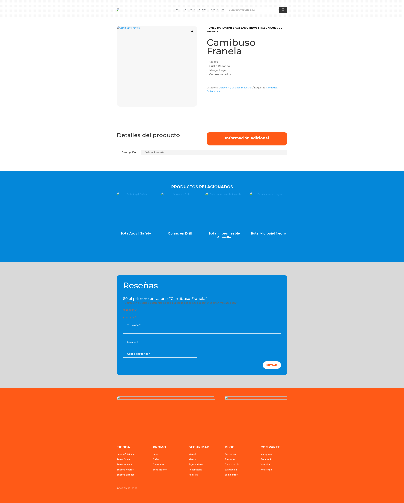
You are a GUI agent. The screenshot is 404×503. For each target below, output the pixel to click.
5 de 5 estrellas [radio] (135, 317)
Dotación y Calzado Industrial (241, 27)
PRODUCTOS (184, 9)
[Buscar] (283, 10)
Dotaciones (213, 91)
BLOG (202, 9)
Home (211, 27)
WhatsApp (266, 469)
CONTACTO (217, 9)
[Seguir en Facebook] (119, 432)
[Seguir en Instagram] (132, 432)
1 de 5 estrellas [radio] (124, 317)
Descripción (129, 152)
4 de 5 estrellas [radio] (133, 317)
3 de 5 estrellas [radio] (130, 317)
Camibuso (271, 87)
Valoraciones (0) (155, 152)
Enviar (271, 365)
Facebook (266, 459)
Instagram (266, 454)
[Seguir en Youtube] (125, 432)
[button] (192, 31)
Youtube (265, 464)
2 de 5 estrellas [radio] (127, 317)
